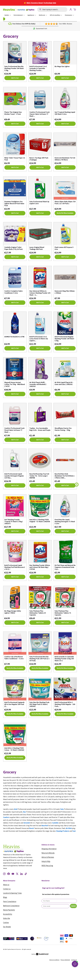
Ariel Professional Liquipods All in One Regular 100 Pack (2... (14, 704)
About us (6, 885)
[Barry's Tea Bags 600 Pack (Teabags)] (39, 144)
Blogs (5, 897)
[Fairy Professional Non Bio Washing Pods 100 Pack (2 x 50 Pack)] (39, 643)
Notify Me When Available (65, 213)
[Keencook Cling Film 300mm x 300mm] (65, 277)
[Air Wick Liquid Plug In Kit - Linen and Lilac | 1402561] (65, 368)
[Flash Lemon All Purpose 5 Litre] (65, 233)
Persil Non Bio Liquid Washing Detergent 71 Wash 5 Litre (65, 521)
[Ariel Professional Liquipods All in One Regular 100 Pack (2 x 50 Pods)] (14, 688)
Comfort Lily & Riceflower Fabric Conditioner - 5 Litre (14, 658)
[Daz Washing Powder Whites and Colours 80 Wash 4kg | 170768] (39, 551)
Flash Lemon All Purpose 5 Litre (64, 248)
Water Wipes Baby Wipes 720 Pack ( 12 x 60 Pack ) (65, 202)
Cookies (6, 922)
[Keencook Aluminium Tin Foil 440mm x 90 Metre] (65, 144)
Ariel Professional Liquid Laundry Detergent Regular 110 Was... (14, 476)
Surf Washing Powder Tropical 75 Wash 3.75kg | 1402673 (13, 521)
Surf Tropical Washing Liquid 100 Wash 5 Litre (65, 113)
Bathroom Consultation (11, 906)
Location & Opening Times (12, 893)
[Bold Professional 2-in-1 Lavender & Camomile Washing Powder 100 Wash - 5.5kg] (39, 52)
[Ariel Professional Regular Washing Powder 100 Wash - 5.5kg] (65, 323)
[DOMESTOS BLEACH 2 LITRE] (14, 323)
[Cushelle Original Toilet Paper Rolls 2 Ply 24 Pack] (14, 233)
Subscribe (6, 918)
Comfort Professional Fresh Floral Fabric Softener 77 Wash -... (14, 430)
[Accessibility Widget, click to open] (77, 485)
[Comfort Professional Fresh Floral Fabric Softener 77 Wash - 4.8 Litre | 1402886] (14, 414)
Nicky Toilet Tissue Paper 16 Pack (14, 159)
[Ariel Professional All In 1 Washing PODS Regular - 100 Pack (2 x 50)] (65, 688)
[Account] (71, 9)
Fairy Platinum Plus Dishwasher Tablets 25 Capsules (37, 613)
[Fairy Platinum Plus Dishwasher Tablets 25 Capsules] (39, 597)
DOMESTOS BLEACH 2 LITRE (14, 337)
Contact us (7, 889)
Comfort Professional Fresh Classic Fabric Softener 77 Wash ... (39, 114)
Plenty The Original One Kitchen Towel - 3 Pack (13, 113)
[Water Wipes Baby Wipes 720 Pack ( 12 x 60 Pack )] (65, 188)
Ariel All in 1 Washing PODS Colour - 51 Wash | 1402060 (14, 749)
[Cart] (75, 9)
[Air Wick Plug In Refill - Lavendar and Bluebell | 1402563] (39, 368)
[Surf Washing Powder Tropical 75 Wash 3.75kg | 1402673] (14, 506)
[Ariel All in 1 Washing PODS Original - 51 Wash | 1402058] (39, 506)
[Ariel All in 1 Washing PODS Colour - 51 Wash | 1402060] (14, 734)
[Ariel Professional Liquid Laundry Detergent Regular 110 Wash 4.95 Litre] (14, 460)
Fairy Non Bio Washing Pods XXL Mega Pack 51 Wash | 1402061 (39, 704)
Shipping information (49, 849)
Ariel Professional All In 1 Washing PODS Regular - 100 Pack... (65, 704)
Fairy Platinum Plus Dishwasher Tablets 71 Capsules (63, 613)
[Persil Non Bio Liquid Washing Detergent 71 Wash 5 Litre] (65, 506)
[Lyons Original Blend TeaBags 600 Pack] (39, 233)
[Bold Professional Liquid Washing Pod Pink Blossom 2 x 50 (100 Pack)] (14, 551)
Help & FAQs (46, 861)
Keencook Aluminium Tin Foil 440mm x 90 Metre (65, 159)
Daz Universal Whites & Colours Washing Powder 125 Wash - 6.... (39, 293)
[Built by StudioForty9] (40, 954)
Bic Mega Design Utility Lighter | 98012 (12, 612)
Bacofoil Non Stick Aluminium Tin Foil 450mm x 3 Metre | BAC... (64, 476)
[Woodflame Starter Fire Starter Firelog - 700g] (65, 414)
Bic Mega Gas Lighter (62, 66)
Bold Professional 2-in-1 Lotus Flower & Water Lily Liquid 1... (38, 338)
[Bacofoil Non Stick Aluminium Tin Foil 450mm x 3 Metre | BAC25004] (65, 460)
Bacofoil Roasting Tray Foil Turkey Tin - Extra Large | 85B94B (39, 476)
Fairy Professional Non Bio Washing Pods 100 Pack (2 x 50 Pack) (39, 658)
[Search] (39, 9)
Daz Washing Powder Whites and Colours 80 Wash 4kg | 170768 (39, 567)
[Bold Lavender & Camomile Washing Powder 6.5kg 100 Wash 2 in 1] (65, 643)
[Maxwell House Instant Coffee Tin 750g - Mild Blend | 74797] (14, 368)
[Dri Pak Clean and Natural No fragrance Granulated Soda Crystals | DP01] (65, 551)
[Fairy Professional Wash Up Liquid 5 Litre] (39, 188)
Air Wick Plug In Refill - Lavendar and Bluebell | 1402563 (37, 384)
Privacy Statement (65, 959)
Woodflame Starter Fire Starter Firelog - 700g (63, 429)
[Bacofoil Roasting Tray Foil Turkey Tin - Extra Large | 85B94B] (39, 460)
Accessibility (7, 914)
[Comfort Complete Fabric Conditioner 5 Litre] (14, 277)
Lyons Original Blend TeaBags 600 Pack (36, 248)
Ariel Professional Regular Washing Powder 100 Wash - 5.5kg (65, 338)
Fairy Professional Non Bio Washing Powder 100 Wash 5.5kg (14, 68)
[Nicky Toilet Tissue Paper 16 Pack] (14, 144)
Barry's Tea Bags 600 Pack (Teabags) (38, 159)
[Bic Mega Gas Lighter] (65, 52)
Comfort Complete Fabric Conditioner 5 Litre (13, 292)
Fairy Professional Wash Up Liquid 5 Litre (39, 202)
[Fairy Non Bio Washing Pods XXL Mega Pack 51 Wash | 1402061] (39, 688)
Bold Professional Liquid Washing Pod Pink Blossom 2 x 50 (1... (14, 567)
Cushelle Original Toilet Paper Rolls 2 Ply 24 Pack (13, 248)
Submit (73, 906)
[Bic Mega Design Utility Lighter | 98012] (14, 597)
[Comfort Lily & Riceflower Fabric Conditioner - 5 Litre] (14, 643)
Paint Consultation (9, 901)
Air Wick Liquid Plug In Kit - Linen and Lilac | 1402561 (64, 383)
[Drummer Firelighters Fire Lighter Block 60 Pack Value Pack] (14, 188)
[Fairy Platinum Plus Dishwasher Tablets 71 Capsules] (65, 597)
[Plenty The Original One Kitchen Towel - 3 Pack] (14, 98)
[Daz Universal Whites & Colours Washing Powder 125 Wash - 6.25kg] (39, 277)
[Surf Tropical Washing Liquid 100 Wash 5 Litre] (65, 98)
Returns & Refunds (48, 853)
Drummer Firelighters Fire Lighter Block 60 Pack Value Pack (14, 203)
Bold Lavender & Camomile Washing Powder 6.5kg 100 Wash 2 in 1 (64, 658)
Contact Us (74, 959)
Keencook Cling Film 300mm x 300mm (65, 292)
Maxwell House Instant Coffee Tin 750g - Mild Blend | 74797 (14, 384)
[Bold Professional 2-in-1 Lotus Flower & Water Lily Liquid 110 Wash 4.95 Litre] (39, 323)
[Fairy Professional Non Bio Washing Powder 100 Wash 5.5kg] (14, 52)
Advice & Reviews (48, 857)
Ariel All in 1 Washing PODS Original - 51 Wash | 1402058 (39, 520)
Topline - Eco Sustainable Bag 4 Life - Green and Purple (39, 429)
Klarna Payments (9, 910)
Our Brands (7, 927)
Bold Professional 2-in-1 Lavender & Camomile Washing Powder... (38, 68)
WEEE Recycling (47, 865)
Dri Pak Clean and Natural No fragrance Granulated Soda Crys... (65, 567)
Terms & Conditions (54, 959)
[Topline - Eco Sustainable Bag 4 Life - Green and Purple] (39, 414)
